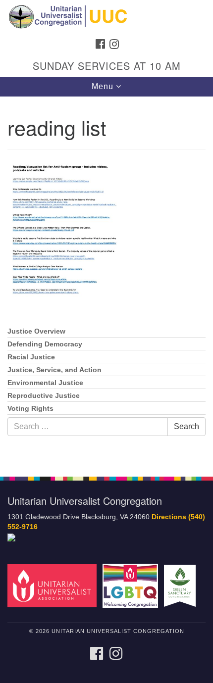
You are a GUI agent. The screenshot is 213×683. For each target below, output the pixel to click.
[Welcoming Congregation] (132, 585)
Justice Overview (36, 331)
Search (186, 426)
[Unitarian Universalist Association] (54, 585)
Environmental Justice (45, 383)
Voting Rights (30, 408)
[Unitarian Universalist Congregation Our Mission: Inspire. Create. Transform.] (106, 16)
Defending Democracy (44, 344)
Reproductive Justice (43, 395)
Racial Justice (31, 357)
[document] (106, 281)
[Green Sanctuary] (182, 585)
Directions (169, 517)
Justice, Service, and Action (54, 370)
